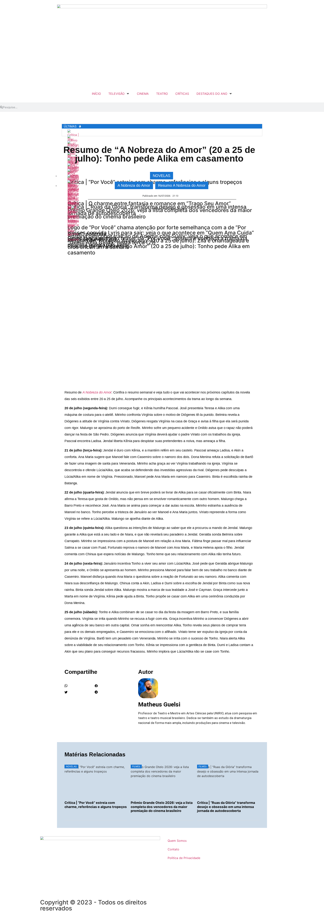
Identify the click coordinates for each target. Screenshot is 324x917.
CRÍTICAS (182, 94)
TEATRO (162, 94)
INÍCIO (96, 94)
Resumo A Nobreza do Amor (182, 185)
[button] (78, 686)
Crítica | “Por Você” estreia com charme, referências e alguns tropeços (95, 805)
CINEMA (143, 94)
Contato (173, 849)
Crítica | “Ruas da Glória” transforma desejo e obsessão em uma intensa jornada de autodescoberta (226, 806)
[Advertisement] (162, 345)
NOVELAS (161, 176)
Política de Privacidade (184, 858)
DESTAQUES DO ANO (211, 94)
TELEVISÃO (116, 94)
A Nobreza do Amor (134, 185)
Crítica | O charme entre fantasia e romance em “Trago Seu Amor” (149, 203)
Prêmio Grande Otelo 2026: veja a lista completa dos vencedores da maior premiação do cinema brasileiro (162, 806)
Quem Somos (177, 841)
